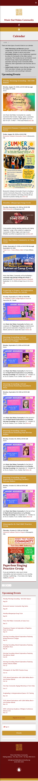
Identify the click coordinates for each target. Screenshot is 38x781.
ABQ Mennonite (8, 209)
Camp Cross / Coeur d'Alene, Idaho (13, 250)
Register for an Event (19, 718)
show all (30, 120)
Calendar (19, 36)
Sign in (7, 727)
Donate (19, 733)
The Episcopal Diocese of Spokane (23, 279)
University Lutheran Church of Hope (13, 532)
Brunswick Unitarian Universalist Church (14, 136)
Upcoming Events (11, 593)
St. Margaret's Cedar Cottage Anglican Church (16, 298)
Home (5, 42)
